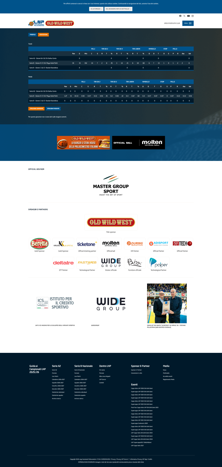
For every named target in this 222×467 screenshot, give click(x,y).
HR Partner (135, 251)
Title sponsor (111, 232)
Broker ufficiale (111, 270)
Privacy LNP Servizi (122, 459)
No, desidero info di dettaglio (117, 9)
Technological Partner (87, 270)
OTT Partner (63, 270)
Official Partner (158, 251)
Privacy (113, 459)
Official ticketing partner (87, 251)
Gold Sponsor (40, 251)
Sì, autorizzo (95, 9)
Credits (150, 459)
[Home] (51, 23)
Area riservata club (172, 23)
